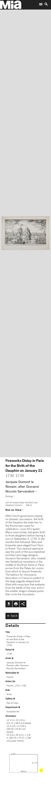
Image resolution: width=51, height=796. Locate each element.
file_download (9, 604)
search (46, 4)
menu (41, 4)
